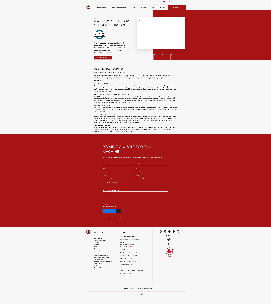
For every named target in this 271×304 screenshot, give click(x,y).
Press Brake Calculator (100, 259)
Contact (162, 7)
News (95, 246)
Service (143, 7)
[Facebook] (161, 231)
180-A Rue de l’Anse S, (126, 273)
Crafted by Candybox (134, 294)
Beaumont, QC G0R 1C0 (127, 275)
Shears (99, 18)
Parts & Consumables (100, 240)
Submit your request (110, 218)
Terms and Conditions (100, 268)
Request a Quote (101, 57)
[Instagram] (169, 231)
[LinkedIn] (174, 231)
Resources (97, 244)
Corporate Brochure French (101, 257)
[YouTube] (178, 231)
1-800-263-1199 (129, 278)
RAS (95, 18)
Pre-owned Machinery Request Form (103, 261)
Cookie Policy (97, 265)
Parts (152, 7)
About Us (96, 236)
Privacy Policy (98, 263)
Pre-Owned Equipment (119, 7)
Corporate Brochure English (101, 255)
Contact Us (97, 251)
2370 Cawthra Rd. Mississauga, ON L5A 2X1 (127, 243)
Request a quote (177, 7)
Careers (96, 248)
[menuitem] (101, 7)
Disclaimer (97, 270)
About (134, 7)
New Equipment (101, 7)
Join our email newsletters (110, 206)
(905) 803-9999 (128, 246)
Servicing (96, 242)
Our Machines (98, 238)
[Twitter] (165, 231)
